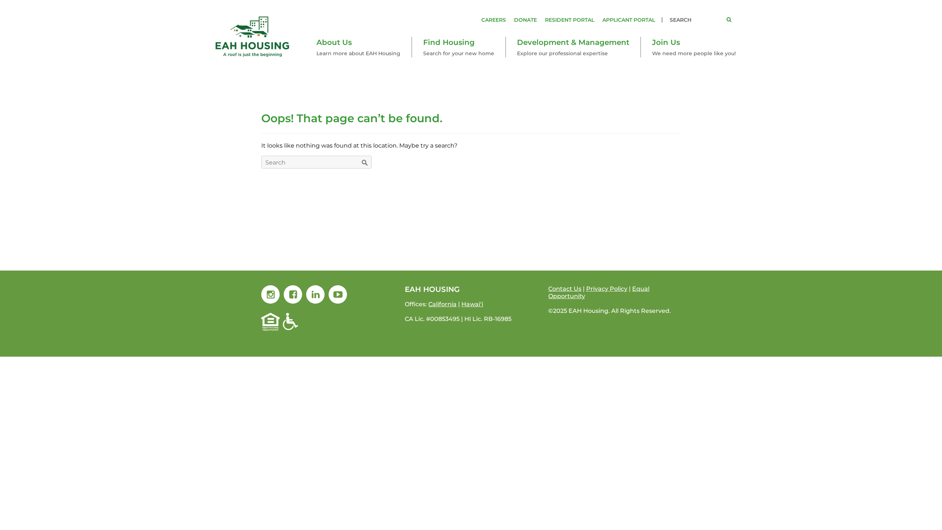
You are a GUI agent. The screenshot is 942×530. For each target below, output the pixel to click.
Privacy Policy (606, 288)
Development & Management (573, 42)
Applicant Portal (628, 19)
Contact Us (564, 288)
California (442, 304)
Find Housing (449, 42)
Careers (493, 19)
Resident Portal (569, 19)
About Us (334, 42)
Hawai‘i (472, 304)
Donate (525, 19)
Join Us (666, 42)
